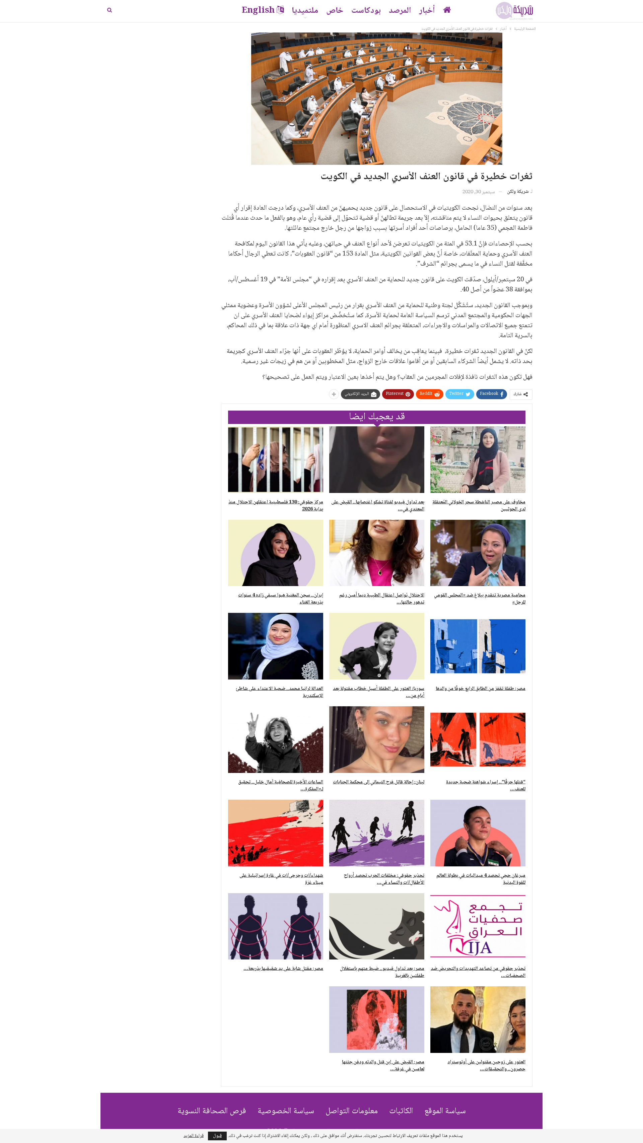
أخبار (427, 11)
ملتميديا (305, 11)
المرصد (400, 11)
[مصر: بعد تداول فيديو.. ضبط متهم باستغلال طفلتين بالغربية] (376, 926)
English (258, 11)
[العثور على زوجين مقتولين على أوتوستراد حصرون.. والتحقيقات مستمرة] (477, 1019)
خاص (334, 11)
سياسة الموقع (445, 1111)
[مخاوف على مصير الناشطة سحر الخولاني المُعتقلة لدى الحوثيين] (477, 459)
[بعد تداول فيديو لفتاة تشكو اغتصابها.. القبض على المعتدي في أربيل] (376, 459)
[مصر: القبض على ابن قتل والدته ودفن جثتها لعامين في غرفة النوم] (376, 1019)
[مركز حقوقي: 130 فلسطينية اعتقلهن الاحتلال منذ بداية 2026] (275, 459)
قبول (217, 1136)
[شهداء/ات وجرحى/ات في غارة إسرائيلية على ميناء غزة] (275, 833)
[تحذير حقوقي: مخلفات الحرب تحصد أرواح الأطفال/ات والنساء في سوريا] (376, 833)
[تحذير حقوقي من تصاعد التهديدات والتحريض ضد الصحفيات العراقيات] (477, 926)
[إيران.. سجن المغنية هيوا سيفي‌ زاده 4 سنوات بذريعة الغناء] (275, 553)
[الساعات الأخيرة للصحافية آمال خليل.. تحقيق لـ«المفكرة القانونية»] (275, 739)
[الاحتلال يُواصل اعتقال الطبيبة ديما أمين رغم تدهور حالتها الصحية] (376, 553)
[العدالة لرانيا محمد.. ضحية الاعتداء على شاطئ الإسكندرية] (275, 646)
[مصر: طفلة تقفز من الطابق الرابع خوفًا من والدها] (477, 646)
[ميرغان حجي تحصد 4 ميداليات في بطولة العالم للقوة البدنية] (477, 833)
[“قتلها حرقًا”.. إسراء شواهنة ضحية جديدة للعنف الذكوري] (477, 739)
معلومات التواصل (352, 1111)
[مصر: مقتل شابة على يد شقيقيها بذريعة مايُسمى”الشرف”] (275, 926)
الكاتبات (401, 1111)
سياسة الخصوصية (286, 1111)
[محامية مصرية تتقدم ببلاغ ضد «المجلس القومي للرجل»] (477, 553)
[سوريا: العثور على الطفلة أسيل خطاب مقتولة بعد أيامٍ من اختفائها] (376, 646)
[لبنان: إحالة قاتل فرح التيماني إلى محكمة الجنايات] (376, 739)
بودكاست (366, 11)
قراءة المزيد (194, 1136)
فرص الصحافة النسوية (211, 1111)
